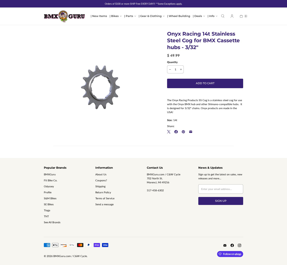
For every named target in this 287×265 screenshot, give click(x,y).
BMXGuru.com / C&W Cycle (70, 256)
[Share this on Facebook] (176, 131)
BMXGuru (50, 174)
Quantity (172, 62)
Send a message (104, 204)
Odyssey (49, 186)
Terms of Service (104, 198)
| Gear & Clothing (150, 16)
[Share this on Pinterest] (183, 131)
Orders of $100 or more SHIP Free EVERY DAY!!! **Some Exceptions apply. (143, 3)
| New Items (99, 16)
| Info (211, 16)
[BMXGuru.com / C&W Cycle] (64, 16)
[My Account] (232, 16)
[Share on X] (169, 131)
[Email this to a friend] (190, 131)
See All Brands (52, 222)
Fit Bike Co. (50, 180)
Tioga (47, 210)
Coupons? (101, 180)
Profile (47, 192)
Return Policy (103, 192)
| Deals (197, 16)
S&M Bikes (50, 198)
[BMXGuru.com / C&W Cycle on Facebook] (232, 245)
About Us (100, 174)
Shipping (100, 186)
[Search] (222, 16)
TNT (46, 216)
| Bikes (114, 16)
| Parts (128, 16)
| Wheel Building (178, 16)
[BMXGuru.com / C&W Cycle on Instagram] (239, 245)
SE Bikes (49, 204)
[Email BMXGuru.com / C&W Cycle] (225, 245)
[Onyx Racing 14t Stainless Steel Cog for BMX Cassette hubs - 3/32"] (101, 87)
